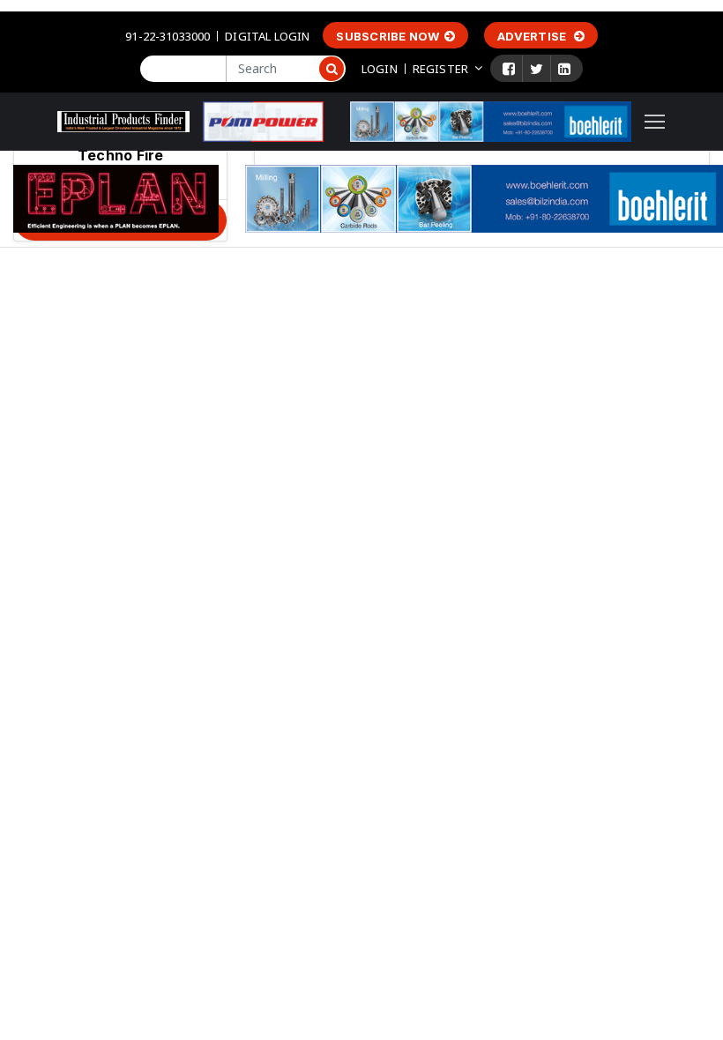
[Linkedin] (564, 69)
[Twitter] (536, 69)
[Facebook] (509, 69)
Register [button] (440, 69)
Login (380, 69)
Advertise (533, 36)
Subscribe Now (387, 36)
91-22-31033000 (167, 36)
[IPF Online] (123, 120)
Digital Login (267, 36)
